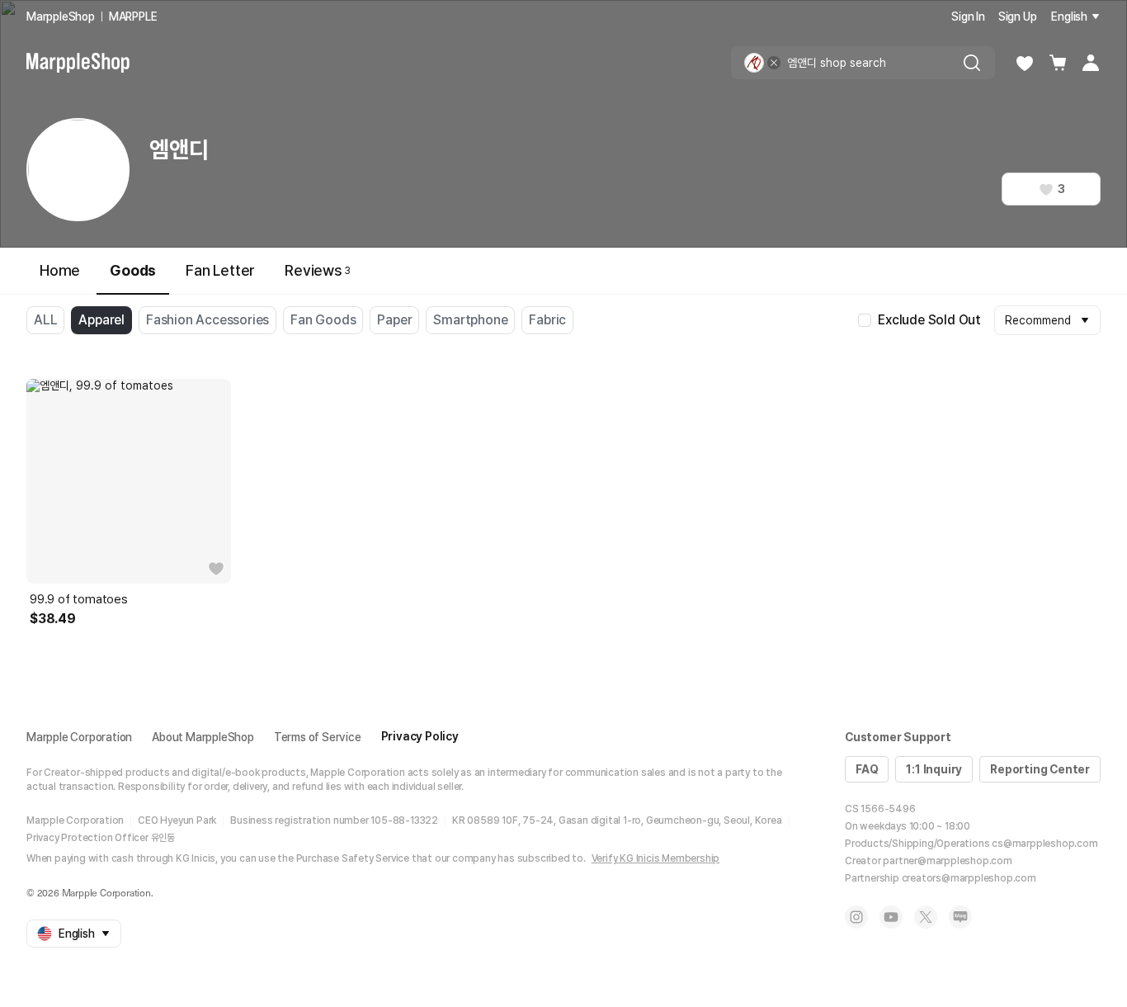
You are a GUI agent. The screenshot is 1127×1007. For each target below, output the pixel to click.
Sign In (968, 16)
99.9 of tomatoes (79, 599)
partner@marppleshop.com (947, 861)
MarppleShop (60, 16)
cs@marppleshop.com (1044, 843)
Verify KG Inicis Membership (656, 858)
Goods (133, 270)
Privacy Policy (420, 736)
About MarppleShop (203, 737)
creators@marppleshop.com (969, 878)
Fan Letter (220, 270)
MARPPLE (133, 16)
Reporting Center (1040, 769)
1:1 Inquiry (934, 769)
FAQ (867, 769)
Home (60, 270)
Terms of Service (317, 737)
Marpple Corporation (79, 737)
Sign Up (1017, 16)
